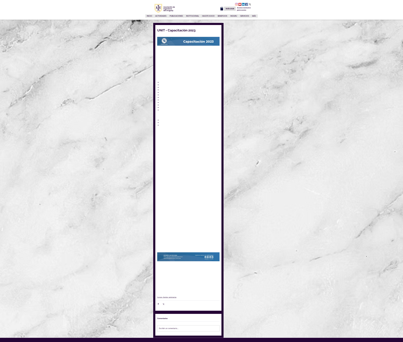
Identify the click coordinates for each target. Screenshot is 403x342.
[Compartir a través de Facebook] (158, 304)
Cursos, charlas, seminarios (166, 297)
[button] (245, 16)
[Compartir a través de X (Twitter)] (163, 304)
